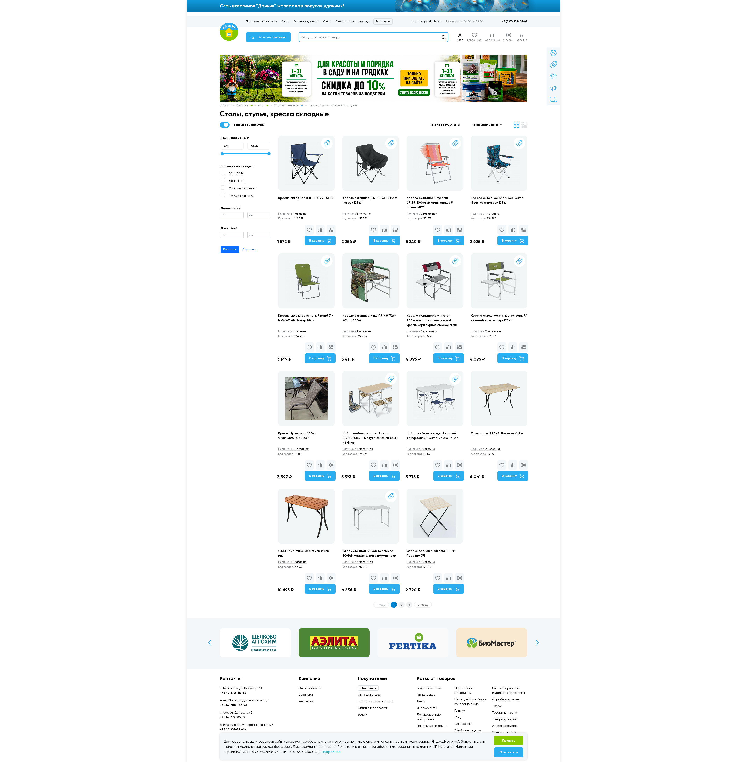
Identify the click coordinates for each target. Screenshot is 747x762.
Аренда (364, 21)
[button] (445, 125)
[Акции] (553, 53)
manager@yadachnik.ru (427, 21)
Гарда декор (426, 694)
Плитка (459, 710)
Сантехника (463, 724)
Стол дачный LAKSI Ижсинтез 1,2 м (497, 433)
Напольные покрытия (432, 726)
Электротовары (504, 732)
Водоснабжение (429, 688)
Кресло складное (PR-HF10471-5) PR (305, 198)
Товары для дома (505, 719)
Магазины (383, 21)
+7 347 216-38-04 (233, 729)
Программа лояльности (261, 21)
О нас (327, 21)
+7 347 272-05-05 (233, 717)
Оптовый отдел (345, 21)
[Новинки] (553, 64)
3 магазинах (357, 561)
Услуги (285, 21)
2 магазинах (422, 213)
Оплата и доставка (306, 21)
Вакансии (306, 694)
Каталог (242, 105)
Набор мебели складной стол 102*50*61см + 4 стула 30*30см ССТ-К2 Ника (370, 437)
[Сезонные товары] (553, 76)
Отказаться (508, 752)
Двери (497, 706)
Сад (261, 105)
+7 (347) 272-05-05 (514, 21)
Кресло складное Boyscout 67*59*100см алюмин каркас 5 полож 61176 (430, 202)
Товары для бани (504, 712)
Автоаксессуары (504, 726)
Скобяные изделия (468, 730)
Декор (421, 701)
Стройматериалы (505, 699)
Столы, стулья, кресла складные (332, 105)
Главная (225, 105)
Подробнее (331, 752)
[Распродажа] (553, 88)
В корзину (317, 240)
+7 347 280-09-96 (233, 705)
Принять (508, 740)
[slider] (222, 153)
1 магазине (292, 213)
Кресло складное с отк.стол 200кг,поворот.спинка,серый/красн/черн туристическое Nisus (432, 320)
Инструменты (427, 708)
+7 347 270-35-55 (233, 693)
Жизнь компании (310, 688)
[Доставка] (553, 99)
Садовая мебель (286, 105)
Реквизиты (306, 701)
